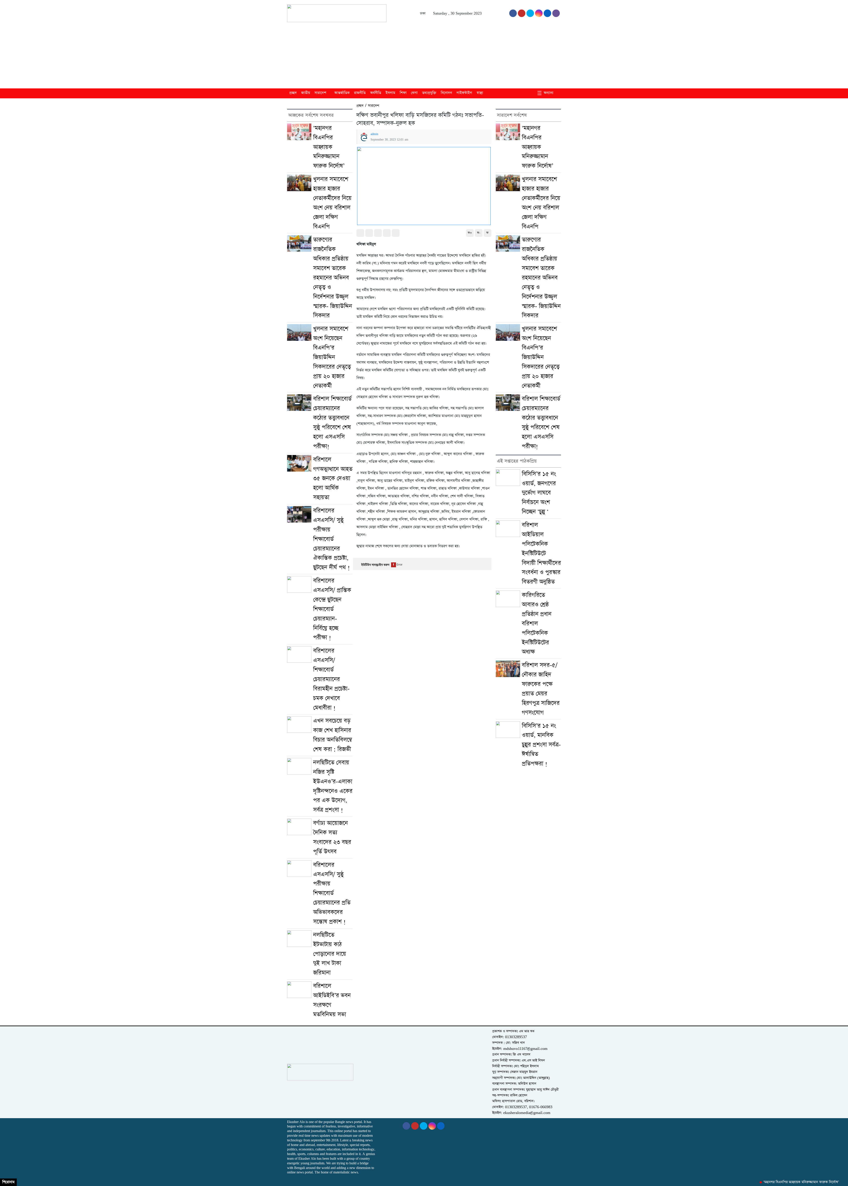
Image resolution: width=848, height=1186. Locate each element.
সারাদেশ (320, 92)
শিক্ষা (403, 92)
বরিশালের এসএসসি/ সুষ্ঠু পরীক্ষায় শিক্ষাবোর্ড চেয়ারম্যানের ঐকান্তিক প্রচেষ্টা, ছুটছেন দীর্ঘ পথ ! (331, 539)
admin (374, 134)
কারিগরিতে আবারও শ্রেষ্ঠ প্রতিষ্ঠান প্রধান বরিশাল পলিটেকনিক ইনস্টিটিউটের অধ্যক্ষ (536, 623)
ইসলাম (390, 92)
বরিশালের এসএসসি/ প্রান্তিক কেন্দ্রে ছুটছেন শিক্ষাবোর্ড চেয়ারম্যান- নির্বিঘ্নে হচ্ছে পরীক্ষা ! (332, 609)
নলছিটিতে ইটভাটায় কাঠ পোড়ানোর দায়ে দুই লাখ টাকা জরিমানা (329, 954)
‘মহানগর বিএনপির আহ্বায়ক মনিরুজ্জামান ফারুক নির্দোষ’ (328, 147)
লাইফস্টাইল (464, 92)
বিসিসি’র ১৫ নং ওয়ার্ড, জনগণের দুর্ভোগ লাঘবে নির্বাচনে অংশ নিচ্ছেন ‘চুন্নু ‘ (539, 493)
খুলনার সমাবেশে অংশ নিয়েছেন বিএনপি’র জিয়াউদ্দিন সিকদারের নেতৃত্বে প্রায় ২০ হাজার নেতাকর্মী (332, 357)
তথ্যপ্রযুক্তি (429, 92)
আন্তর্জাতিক (342, 92)
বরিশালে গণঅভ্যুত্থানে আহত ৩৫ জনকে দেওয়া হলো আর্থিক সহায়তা (332, 479)
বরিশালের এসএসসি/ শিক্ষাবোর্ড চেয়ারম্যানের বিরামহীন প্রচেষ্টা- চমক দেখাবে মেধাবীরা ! (331, 679)
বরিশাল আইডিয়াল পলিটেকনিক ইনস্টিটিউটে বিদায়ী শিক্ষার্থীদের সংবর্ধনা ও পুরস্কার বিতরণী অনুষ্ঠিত (541, 553)
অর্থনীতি (375, 92)
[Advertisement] (424, 55)
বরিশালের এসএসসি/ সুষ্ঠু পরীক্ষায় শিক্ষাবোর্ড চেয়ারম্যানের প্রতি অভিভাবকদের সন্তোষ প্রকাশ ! (331, 893)
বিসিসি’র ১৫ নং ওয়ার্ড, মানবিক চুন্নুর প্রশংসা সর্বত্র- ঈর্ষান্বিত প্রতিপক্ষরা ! (541, 745)
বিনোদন (446, 92)
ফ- (478, 233)
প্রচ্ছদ (293, 92)
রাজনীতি (360, 92)
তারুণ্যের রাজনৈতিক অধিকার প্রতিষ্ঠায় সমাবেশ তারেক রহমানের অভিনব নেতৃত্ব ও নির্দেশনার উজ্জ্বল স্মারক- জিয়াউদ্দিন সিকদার (332, 278)
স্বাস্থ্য (480, 92)
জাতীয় (305, 92)
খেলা (414, 92)
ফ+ (470, 233)
